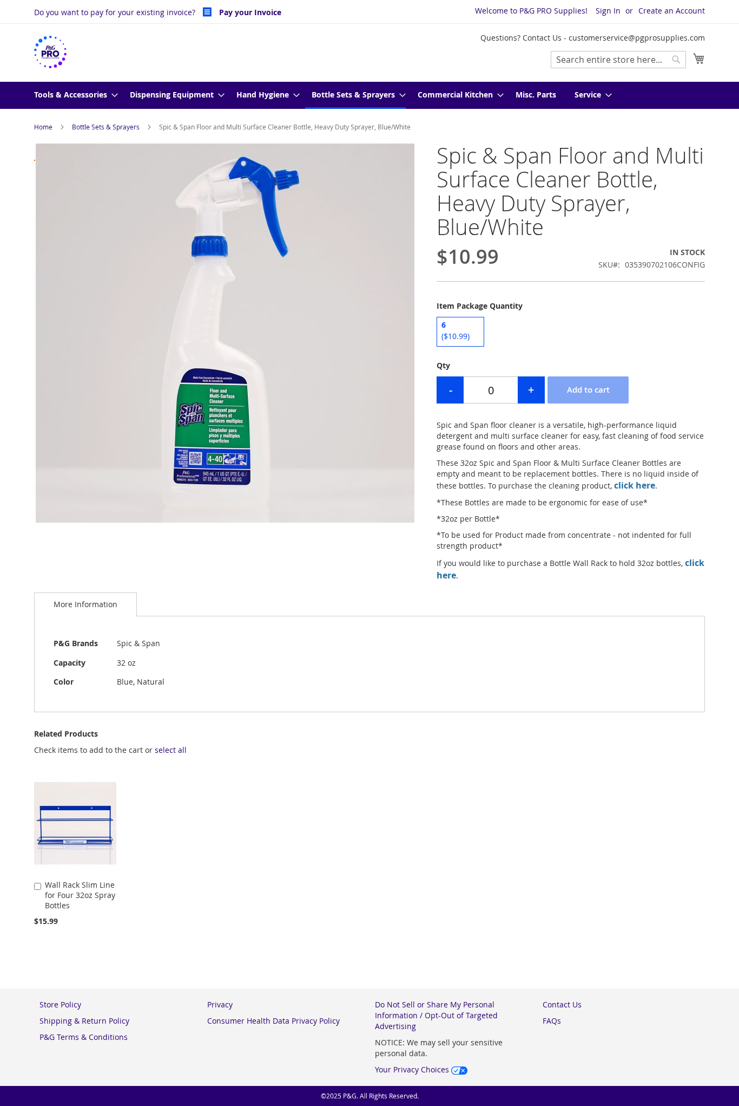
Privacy (220, 1004)
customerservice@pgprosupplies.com (637, 37)
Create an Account (671, 10)
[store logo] (50, 52)
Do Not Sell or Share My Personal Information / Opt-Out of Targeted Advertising (436, 1015)
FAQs (552, 1021)
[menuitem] (73, 95)
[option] (460, 332)
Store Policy (60, 1004)
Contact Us (562, 1004)
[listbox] (571, 333)
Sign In (608, 10)
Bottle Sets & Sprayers (106, 126)
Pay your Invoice (249, 12)
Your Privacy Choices (413, 1069)
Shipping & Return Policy (84, 1021)
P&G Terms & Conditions (83, 1037)
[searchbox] (618, 59)
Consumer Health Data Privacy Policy (273, 1021)
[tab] (85, 604)
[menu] (369, 95)
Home (43, 126)
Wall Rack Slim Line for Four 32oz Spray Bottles (80, 895)
